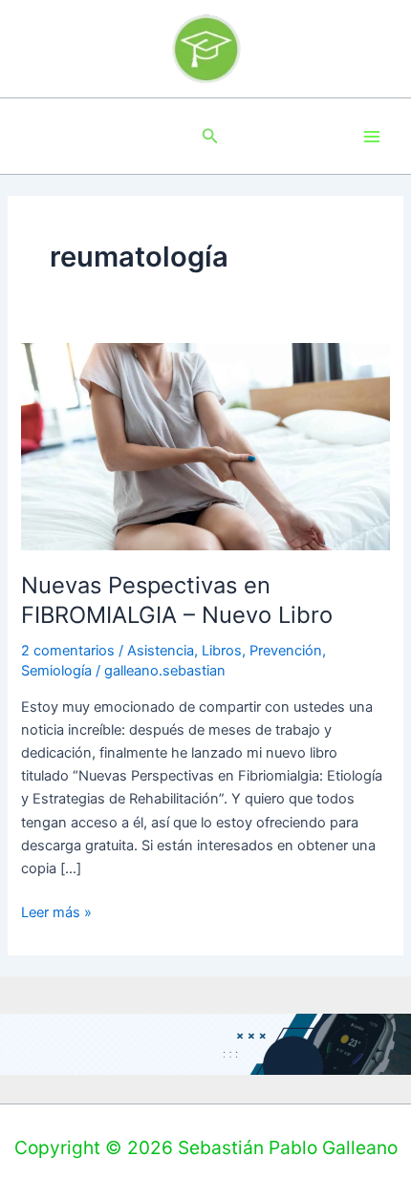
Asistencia (160, 650)
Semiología (56, 670)
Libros (222, 650)
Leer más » (56, 911)
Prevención (285, 650)
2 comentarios (68, 650)
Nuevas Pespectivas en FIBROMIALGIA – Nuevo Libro (177, 600)
